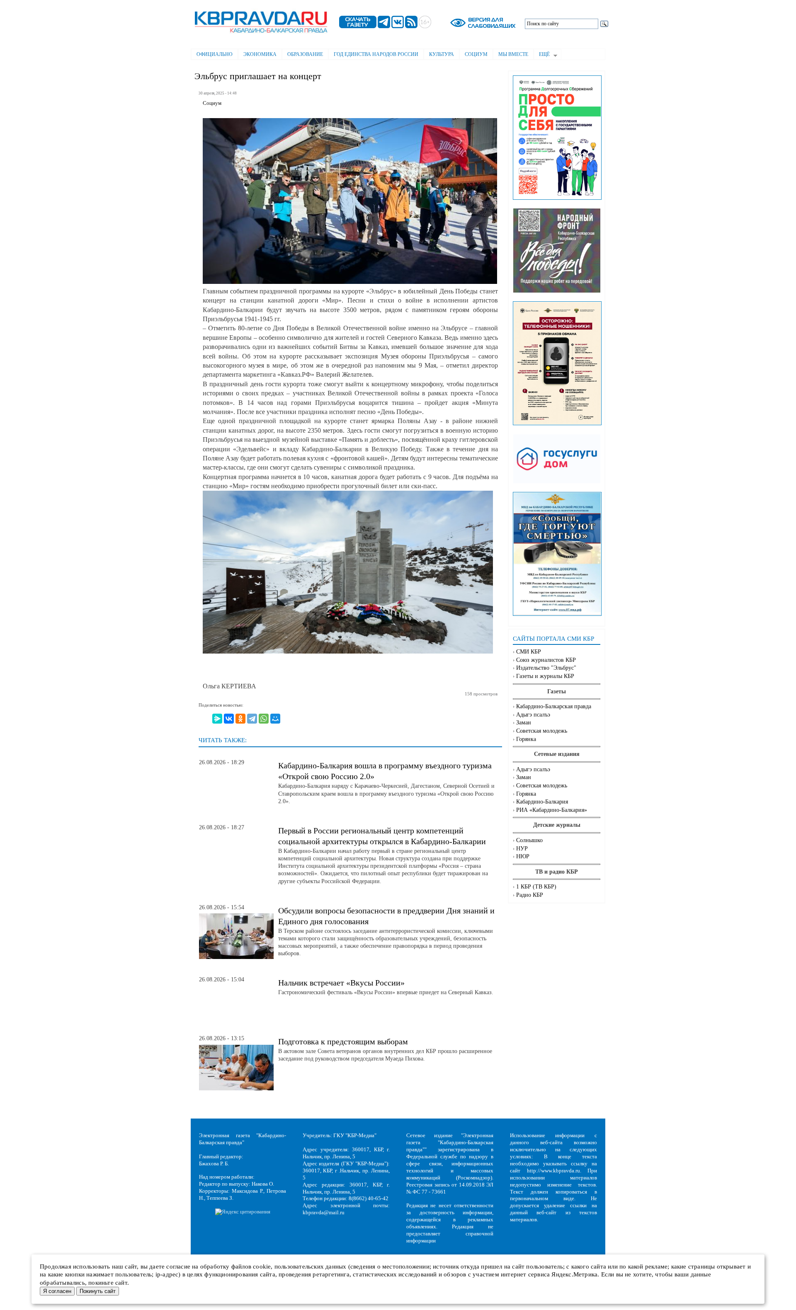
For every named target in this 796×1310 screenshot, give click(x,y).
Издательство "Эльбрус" (546, 668)
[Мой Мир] (275, 719)
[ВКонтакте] (229, 719)
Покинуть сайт (98, 1291)
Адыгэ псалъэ (533, 715)
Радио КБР (529, 895)
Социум (476, 54)
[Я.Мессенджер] (217, 719)
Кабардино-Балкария (542, 802)
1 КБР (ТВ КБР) (536, 887)
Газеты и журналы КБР (545, 676)
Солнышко (529, 840)
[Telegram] (252, 719)
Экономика (260, 54)
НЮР (522, 856)
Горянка (526, 739)
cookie (262, 1266)
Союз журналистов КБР (546, 660)
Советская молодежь (541, 731)
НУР (522, 848)
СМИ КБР (528, 652)
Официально (215, 54)
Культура (441, 54)
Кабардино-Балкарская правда (553, 706)
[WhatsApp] (264, 719)
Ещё (542, 55)
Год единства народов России (376, 54)
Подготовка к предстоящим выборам (343, 1041)
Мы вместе (513, 54)
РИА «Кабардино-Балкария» (551, 810)
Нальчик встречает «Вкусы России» (341, 982)
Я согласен (57, 1291)
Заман (523, 722)
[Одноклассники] (240, 719)
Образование (305, 54)
